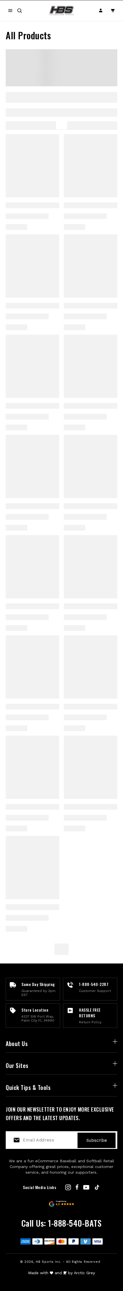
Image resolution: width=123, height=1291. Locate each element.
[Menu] (10, 10)
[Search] (19, 10)
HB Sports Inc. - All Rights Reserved (68, 1262)
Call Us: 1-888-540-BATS (61, 1223)
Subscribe (96, 1140)
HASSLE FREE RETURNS (90, 1012)
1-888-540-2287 (93, 984)
